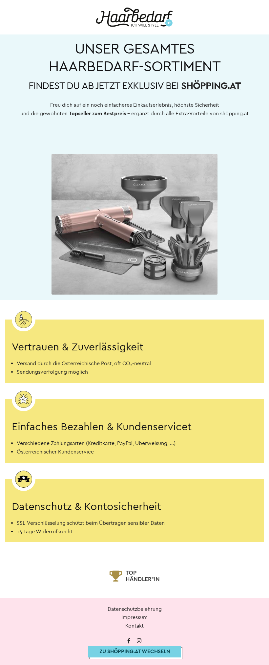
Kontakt (134, 626)
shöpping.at (211, 86)
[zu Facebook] (129, 641)
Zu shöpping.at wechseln (134, 651)
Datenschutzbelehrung (135, 609)
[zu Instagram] (139, 641)
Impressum (134, 617)
